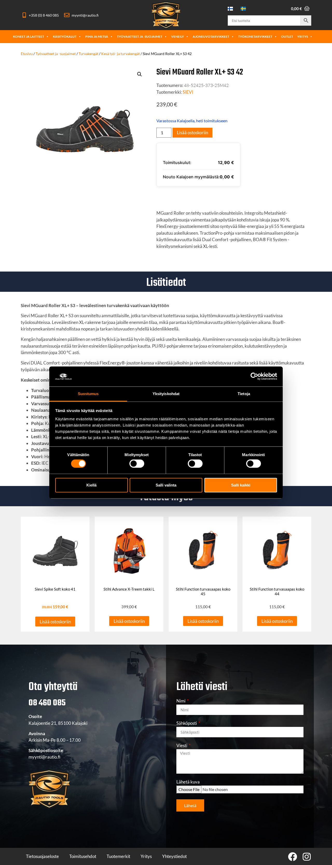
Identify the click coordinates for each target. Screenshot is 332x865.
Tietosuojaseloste (42, 856)
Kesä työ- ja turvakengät (120, 53)
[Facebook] (292, 856)
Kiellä (91, 485)
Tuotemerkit (118, 856)
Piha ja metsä (96, 36)
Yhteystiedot (174, 856)
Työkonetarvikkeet (255, 36)
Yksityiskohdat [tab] (166, 393)
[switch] (136, 463)
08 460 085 (47, 703)
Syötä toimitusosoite (189, 196)
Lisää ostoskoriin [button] (55, 621)
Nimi (181, 701)
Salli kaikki (240, 485)
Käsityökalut (65, 36)
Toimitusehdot (82, 856)
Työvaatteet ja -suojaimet (139, 36)
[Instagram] (306, 856)
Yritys (302, 36)
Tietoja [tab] (244, 393)
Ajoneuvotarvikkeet (211, 36)
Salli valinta (166, 485)
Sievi (188, 92)
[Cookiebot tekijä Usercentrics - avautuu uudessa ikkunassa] (254, 376)
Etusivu (27, 53)
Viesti (182, 745)
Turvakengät (88, 53)
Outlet (287, 36)
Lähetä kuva (188, 782)
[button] (139, 74)
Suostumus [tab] (88, 393)
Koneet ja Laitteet (28, 36)
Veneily (177, 36)
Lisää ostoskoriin (192, 132)
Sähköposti (187, 723)
